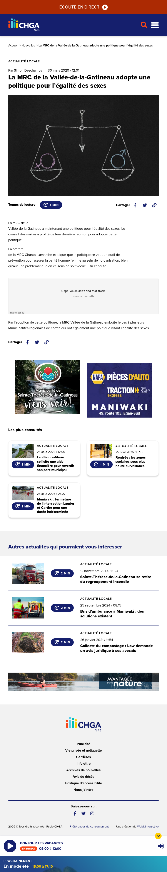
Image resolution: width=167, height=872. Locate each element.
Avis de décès (83, 776)
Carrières (83, 757)
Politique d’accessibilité (83, 783)
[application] (161, 846)
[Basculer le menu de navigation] (155, 25)
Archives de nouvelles (83, 770)
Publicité (83, 744)
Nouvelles (28, 45)
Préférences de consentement (89, 826)
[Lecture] (10, 846)
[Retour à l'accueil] (72, 25)
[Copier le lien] (154, 205)
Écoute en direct (79, 7)
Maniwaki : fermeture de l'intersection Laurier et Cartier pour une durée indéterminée (55, 505)
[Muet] (160, 846)
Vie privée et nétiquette (83, 750)
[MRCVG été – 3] (83, 682)
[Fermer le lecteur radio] (158, 836)
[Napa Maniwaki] (119, 390)
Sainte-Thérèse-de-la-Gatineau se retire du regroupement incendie (115, 579)
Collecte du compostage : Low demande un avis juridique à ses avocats (116, 648)
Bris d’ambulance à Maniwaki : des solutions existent (112, 613)
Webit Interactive (148, 826)
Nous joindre (83, 790)
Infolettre (84, 763)
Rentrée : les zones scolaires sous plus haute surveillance (130, 462)
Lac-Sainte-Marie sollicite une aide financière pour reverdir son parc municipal (55, 463)
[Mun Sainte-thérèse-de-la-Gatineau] (47, 387)
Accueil (13, 45)
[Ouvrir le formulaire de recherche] (144, 25)
